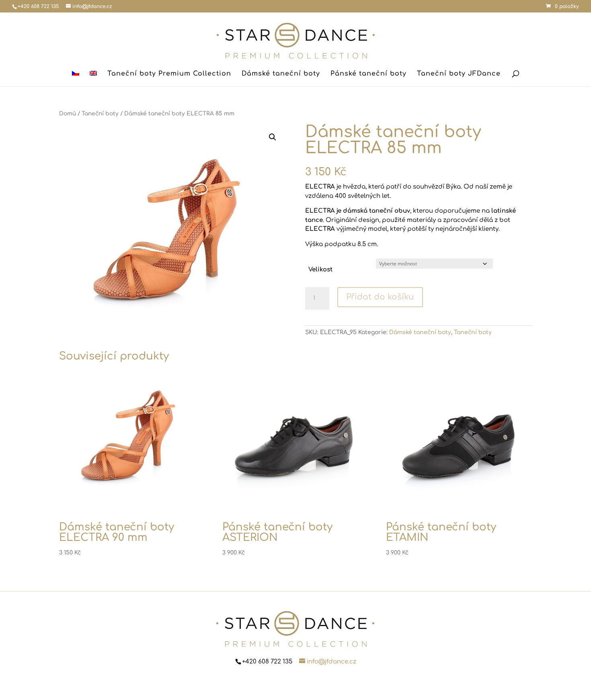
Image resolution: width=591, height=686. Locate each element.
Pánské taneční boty (368, 74)
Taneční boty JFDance (459, 74)
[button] (272, 137)
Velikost (320, 269)
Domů (67, 114)
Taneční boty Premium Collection (169, 74)
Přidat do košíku (380, 297)
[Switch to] (75, 78)
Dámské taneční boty (281, 74)
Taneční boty (100, 114)
